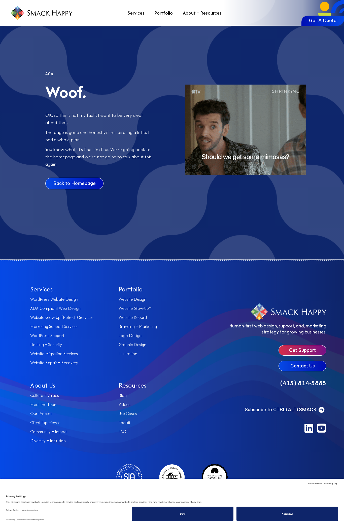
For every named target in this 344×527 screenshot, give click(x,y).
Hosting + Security (46, 345)
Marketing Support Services (54, 326)
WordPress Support (47, 335)
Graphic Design (132, 345)
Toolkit (124, 423)
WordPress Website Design (54, 299)
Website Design (132, 299)
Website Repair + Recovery (54, 363)
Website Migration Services (54, 354)
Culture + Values (44, 395)
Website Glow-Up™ (135, 308)
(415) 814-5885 (303, 383)
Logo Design (130, 335)
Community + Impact (48, 432)
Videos (124, 404)
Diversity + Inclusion (48, 441)
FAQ (122, 432)
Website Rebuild (133, 317)
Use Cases (128, 413)
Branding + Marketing (138, 326)
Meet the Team (43, 404)
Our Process (41, 413)
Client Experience (45, 423)
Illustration (128, 354)
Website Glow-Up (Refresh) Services (61, 317)
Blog (123, 395)
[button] (309, 428)
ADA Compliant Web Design (55, 308)
